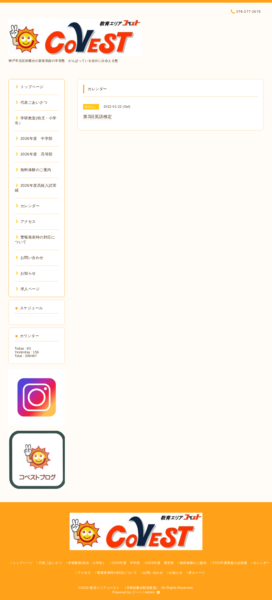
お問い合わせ (32, 257)
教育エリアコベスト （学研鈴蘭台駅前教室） (125, 588)
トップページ (32, 87)
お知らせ (28, 273)
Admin (150, 592)
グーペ (137, 592)
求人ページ (30, 289)
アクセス (28, 221)
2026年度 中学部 (36, 138)
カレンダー (30, 206)
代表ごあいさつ (33, 102)
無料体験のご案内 (35, 170)
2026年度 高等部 (36, 154)
